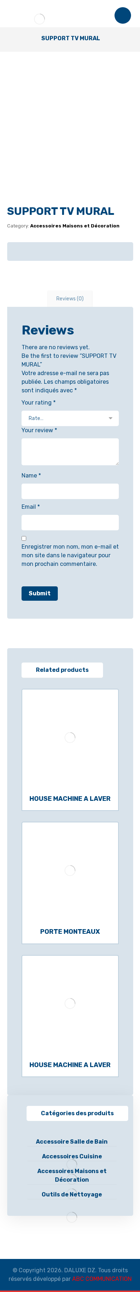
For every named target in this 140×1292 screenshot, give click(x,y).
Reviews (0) (70, 299)
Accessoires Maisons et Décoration (75, 226)
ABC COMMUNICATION (102, 1278)
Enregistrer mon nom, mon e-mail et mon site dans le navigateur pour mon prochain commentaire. (70, 555)
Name (31, 475)
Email (31, 506)
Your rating (39, 402)
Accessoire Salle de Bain (72, 1141)
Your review (39, 430)
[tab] (70, 298)
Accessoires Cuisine (72, 1156)
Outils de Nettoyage (72, 1194)
